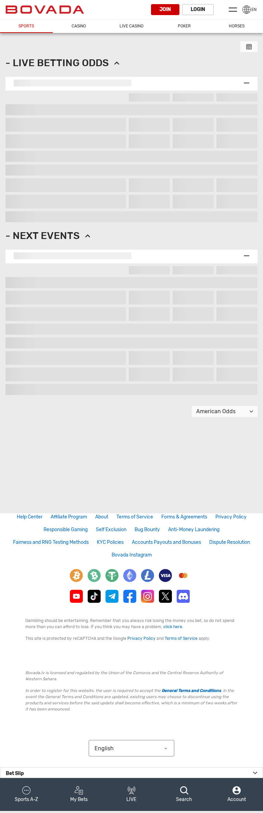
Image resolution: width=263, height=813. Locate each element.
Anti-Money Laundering (194, 530)
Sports (26, 26)
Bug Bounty (147, 530)
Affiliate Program (69, 517)
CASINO (79, 26)
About (101, 517)
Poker (184, 26)
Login (198, 9)
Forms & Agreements (184, 517)
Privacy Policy (231, 517)
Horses (237, 26)
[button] (26, 794)
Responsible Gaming (65, 530)
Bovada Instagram (132, 555)
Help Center (29, 517)
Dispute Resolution (229, 542)
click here (172, 626)
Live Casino (131, 26)
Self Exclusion (111, 530)
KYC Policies (110, 542)
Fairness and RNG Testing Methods (51, 542)
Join (165, 9)
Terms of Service (134, 517)
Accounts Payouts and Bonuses (166, 542)
